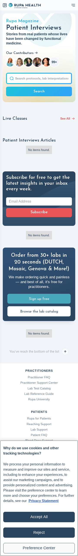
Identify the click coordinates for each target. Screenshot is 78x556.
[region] (39, 498)
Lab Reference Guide (39, 393)
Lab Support (39, 429)
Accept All (39, 517)
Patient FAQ (39, 435)
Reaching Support (39, 424)
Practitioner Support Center (39, 382)
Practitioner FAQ (39, 377)
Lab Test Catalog (39, 388)
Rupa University (39, 399)
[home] (24, 5)
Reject (39, 532)
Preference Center (39, 548)
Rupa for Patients (39, 418)
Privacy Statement (43, 501)
